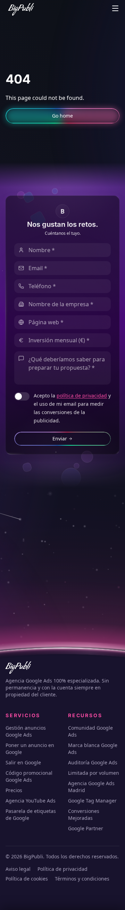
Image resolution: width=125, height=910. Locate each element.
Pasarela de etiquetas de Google (31, 814)
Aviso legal (18, 869)
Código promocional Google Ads (29, 776)
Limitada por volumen (93, 773)
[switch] (22, 396)
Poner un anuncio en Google (30, 748)
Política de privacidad (63, 869)
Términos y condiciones (82, 878)
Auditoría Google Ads (92, 762)
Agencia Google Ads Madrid (91, 786)
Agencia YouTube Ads (31, 800)
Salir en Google (23, 762)
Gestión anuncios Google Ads (26, 731)
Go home (62, 115)
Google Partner (85, 828)
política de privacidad (82, 395)
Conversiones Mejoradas (83, 814)
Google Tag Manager (92, 800)
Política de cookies (27, 878)
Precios (14, 790)
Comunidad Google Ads (90, 731)
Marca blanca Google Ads (92, 748)
